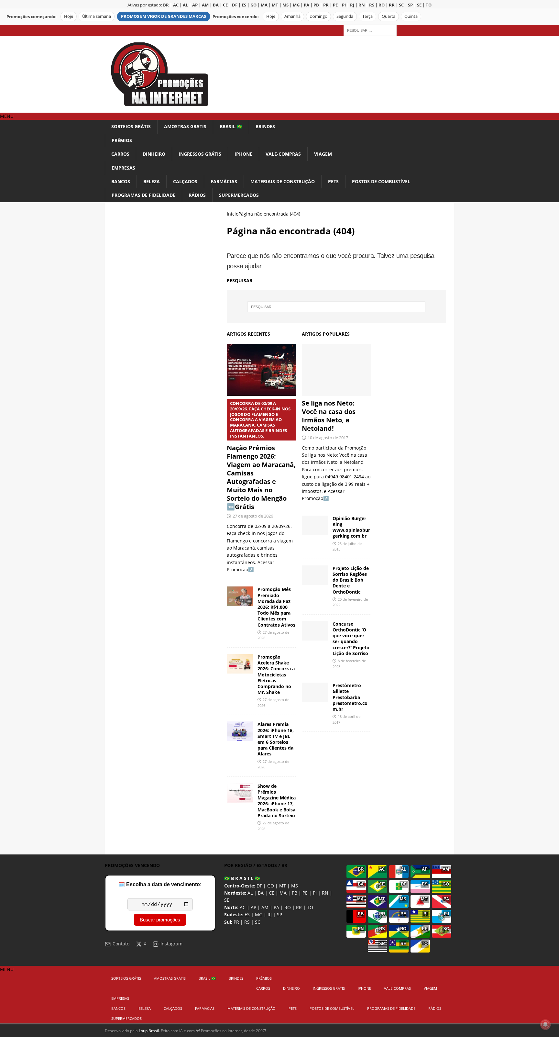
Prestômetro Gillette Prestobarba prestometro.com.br (350, 697)
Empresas (123, 168)
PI (315, 893)
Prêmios (122, 140)
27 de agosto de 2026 (253, 516)
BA (261, 893)
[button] (7, 116)
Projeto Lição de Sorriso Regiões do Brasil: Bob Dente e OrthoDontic (351, 580)
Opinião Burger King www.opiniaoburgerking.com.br (351, 527)
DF (259, 886)
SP (279, 914)
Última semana (96, 16)
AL (250, 893)
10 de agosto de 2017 (328, 437)
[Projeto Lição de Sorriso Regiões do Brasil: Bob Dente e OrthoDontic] (315, 575)
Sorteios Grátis (131, 126)
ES (247, 914)
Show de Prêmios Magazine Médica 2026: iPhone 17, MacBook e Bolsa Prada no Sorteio (277, 801)
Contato (121, 944)
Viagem (323, 154)
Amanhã (292, 16)
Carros (120, 154)
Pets (333, 181)
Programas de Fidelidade (143, 195)
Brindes (265, 126)
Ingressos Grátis (200, 154)
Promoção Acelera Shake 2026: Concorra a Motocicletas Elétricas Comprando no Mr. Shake (276, 674)
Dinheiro (154, 154)
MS (294, 886)
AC (243, 907)
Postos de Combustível (381, 181)
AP (253, 907)
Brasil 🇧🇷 (231, 126)
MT (282, 886)
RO (287, 907)
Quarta (388, 16)
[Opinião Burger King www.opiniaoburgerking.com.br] (315, 525)
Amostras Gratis (185, 126)
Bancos (120, 181)
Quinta (411, 16)
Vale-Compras (283, 154)
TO (310, 907)
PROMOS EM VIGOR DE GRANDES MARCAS (163, 16)
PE (305, 893)
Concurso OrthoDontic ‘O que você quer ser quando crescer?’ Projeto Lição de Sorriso (351, 638)
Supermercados (239, 195)
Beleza (151, 181)
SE (226, 900)
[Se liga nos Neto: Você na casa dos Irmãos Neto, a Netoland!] (336, 370)
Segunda (344, 16)
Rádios (197, 195)
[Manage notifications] (545, 1024)
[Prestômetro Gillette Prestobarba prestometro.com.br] (315, 692)
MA (283, 893)
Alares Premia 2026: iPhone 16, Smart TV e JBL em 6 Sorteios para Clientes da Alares (276, 739)
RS (247, 922)
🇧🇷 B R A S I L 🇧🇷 (242, 878)
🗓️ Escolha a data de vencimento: (160, 884)
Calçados (185, 181)
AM (265, 907)
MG (258, 914)
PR (236, 922)
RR (299, 907)
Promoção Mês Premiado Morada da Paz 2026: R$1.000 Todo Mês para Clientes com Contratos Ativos (276, 607)
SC (257, 922)
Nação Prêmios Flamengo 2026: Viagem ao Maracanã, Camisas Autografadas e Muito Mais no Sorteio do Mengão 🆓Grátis (261, 455)
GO (270, 886)
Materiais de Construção (282, 181)
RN (325, 893)
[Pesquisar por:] (370, 30)
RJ (270, 914)
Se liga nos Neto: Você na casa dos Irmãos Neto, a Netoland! (329, 416)
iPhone (243, 154)
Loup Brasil (149, 1030)
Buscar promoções (160, 919)
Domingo (318, 16)
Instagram (171, 944)
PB (294, 893)
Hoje (68, 16)
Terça (367, 16)
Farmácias (224, 181)
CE (271, 893)
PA (276, 907)
